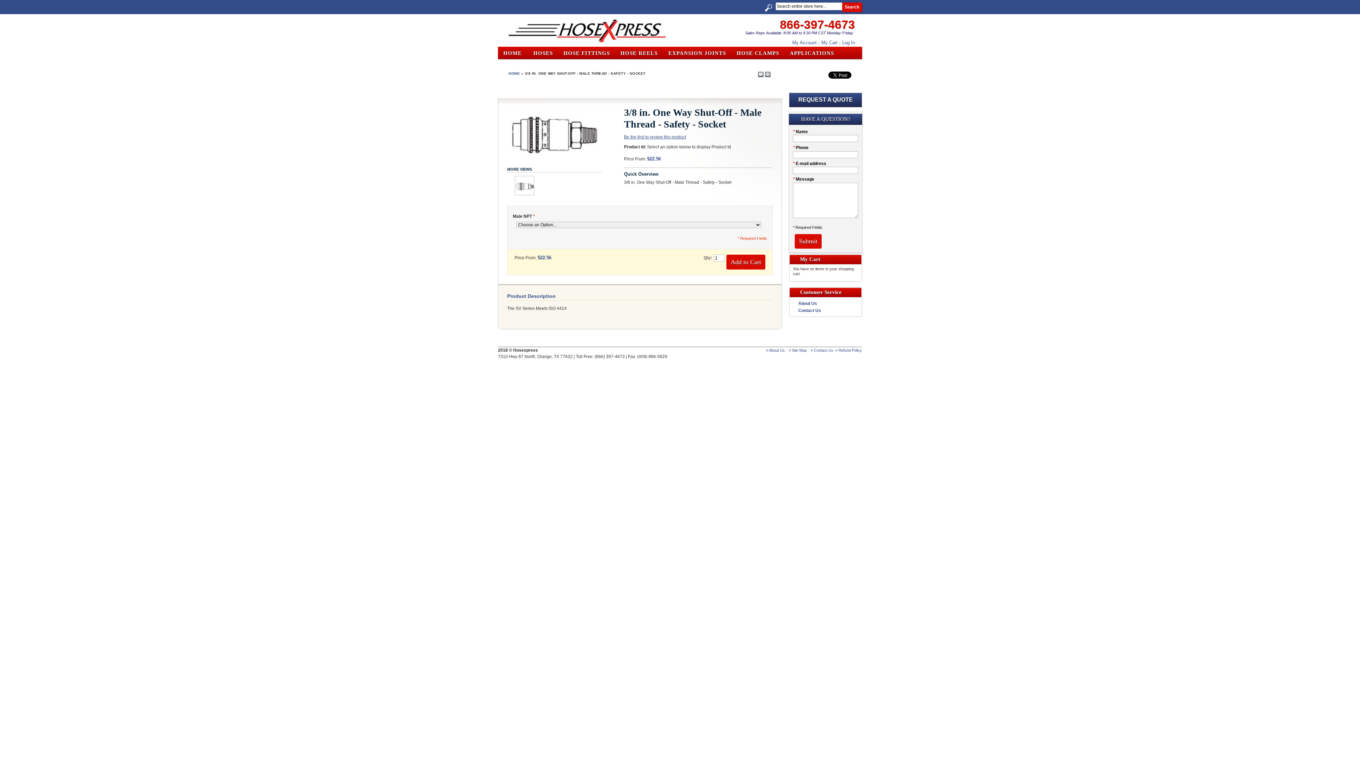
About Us (807, 303)
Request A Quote (825, 100)
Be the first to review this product (655, 137)
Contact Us (809, 310)
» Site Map (798, 350)
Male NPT (524, 216)
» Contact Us (822, 350)
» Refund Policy (848, 350)
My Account (804, 42)
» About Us (775, 350)
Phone (801, 147)
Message (803, 179)
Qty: (708, 257)
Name (800, 131)
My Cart (829, 42)
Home (512, 53)
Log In (848, 42)
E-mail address (809, 163)
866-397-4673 (817, 24)
